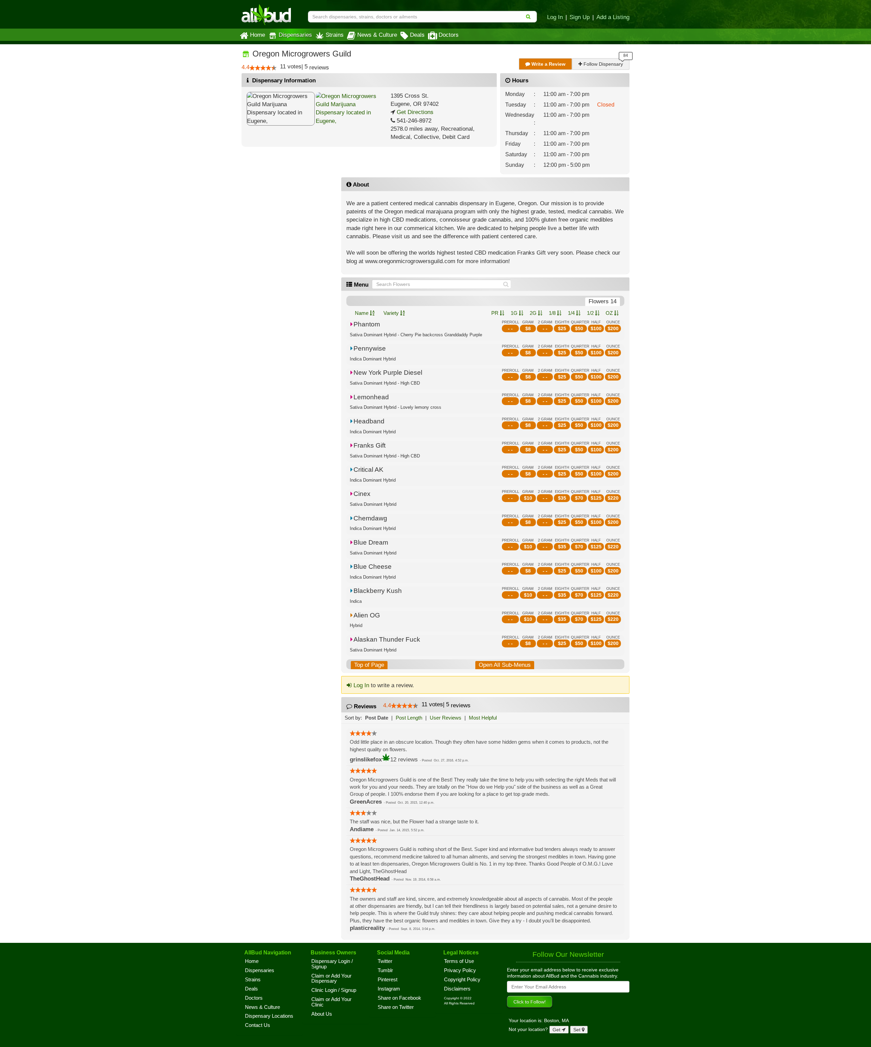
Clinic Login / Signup (333, 990)
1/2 (591, 313)
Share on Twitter (396, 1007)
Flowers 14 (603, 301)
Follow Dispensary (602, 64)
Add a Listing (612, 17)
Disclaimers (457, 989)
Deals (417, 35)
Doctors (449, 35)
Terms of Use (459, 961)
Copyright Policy (462, 979)
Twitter (385, 961)
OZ (610, 313)
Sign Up (580, 17)
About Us (321, 1014)
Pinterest (387, 979)
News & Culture (377, 35)
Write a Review (547, 64)
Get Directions (414, 112)
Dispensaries (295, 35)
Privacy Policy (460, 970)
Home (257, 35)
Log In (555, 17)
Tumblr (385, 970)
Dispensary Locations (269, 1016)
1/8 (553, 313)
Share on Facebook (399, 998)
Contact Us (257, 1025)
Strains (335, 35)
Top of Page (369, 665)
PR (495, 313)
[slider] (263, 67)
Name (362, 313)
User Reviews (445, 718)
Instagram (389, 989)
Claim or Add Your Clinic (331, 1002)
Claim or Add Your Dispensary (331, 978)
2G (534, 313)
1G (515, 313)
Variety (391, 313)
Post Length (409, 718)
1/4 (572, 313)
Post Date (376, 718)
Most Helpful (483, 718)
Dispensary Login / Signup (332, 964)
